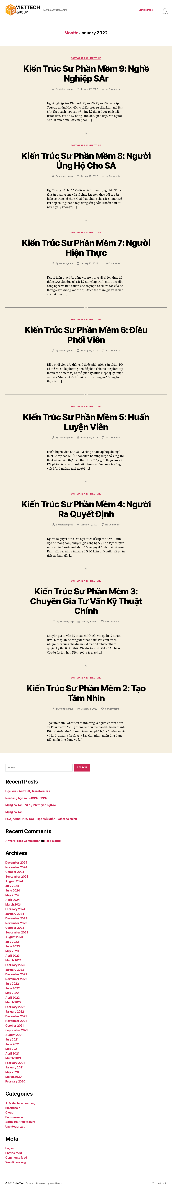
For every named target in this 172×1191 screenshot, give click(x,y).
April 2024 (12, 899)
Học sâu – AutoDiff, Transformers (27, 791)
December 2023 (16, 918)
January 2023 (14, 969)
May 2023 (12, 951)
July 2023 (12, 941)
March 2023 (13, 960)
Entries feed (13, 1153)
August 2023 (14, 937)
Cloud (9, 1112)
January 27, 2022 (89, 89)
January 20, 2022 (89, 263)
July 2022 (12, 983)
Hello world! (52, 841)
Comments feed (16, 1157)
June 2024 (12, 890)
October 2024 (14, 872)
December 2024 (16, 862)
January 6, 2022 (89, 621)
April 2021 (12, 1053)
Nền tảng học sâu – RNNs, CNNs (26, 798)
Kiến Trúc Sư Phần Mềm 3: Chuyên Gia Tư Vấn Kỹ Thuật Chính (86, 601)
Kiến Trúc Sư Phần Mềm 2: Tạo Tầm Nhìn (86, 693)
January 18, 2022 (89, 350)
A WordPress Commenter (22, 841)
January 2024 (14, 914)
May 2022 (12, 993)
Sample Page (146, 9)
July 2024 (12, 886)
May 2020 (12, 1072)
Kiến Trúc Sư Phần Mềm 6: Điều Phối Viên (86, 335)
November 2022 (16, 979)
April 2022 (12, 997)
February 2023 (15, 965)
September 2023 (16, 932)
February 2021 (15, 1063)
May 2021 (11, 1048)
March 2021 (13, 1058)
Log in (9, 1148)
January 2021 (14, 1067)
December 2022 (16, 974)
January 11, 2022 (89, 524)
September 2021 (16, 1030)
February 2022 (15, 1007)
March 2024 (13, 904)
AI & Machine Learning (20, 1103)
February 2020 (15, 1081)
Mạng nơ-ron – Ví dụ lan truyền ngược (30, 805)
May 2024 (12, 895)
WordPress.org (15, 1162)
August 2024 (14, 881)
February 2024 (15, 909)
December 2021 (16, 1016)
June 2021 (12, 1044)
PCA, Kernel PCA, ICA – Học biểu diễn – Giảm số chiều (41, 819)
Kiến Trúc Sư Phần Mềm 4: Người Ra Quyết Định (86, 509)
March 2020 (13, 1076)
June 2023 (12, 946)
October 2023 (14, 927)
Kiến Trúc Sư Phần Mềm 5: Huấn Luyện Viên (86, 422)
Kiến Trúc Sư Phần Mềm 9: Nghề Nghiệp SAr (86, 73)
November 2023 (16, 923)
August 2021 (14, 1035)
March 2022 (13, 1002)
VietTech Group (24, 1183)
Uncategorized (15, 1126)
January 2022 (14, 1011)
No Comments (113, 89)
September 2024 (16, 876)
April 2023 (12, 955)
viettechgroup (66, 89)
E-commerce (14, 1117)
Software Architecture (86, 58)
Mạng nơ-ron (13, 812)
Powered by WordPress (49, 1183)
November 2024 (16, 867)
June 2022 (12, 988)
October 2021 (14, 1025)
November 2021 (16, 1021)
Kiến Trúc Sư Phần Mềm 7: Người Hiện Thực (86, 248)
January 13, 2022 (89, 437)
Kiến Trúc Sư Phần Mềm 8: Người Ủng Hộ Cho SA (86, 160)
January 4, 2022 (89, 708)
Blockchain (12, 1108)
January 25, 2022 (89, 176)
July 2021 (12, 1039)
